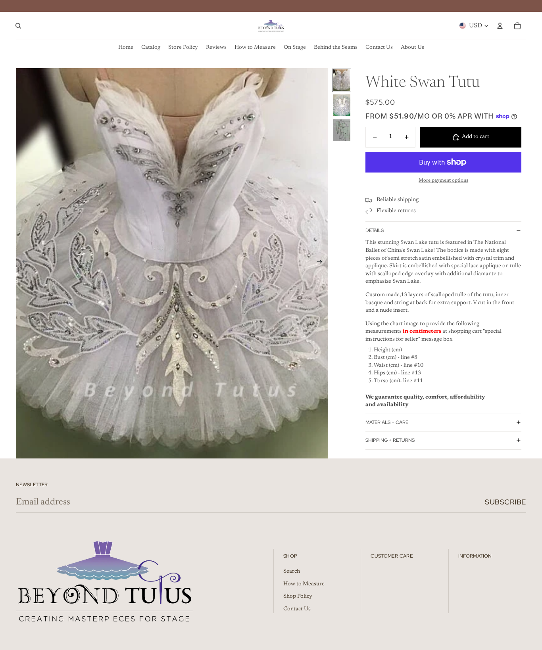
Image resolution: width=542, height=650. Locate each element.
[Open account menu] (500, 26)
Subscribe (505, 501)
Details (374, 230)
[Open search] (18, 26)
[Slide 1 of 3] (341, 80)
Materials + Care (386, 422)
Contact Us (297, 609)
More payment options (443, 180)
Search (291, 571)
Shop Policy (297, 596)
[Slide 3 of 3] (341, 130)
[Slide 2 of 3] (341, 105)
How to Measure (304, 584)
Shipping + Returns (390, 440)
